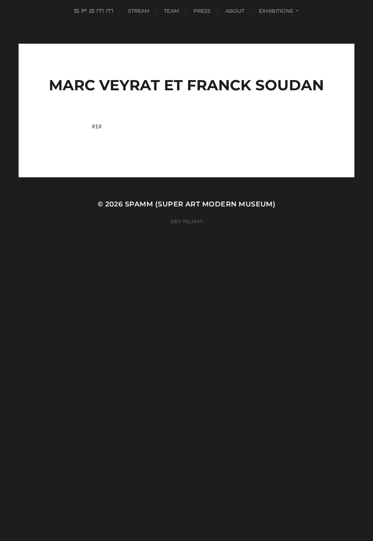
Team (171, 11)
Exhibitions (276, 11)
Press (202, 11)
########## (94, 11)
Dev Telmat (186, 221)
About (235, 11)
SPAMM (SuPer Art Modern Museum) (200, 204)
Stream (139, 11)
